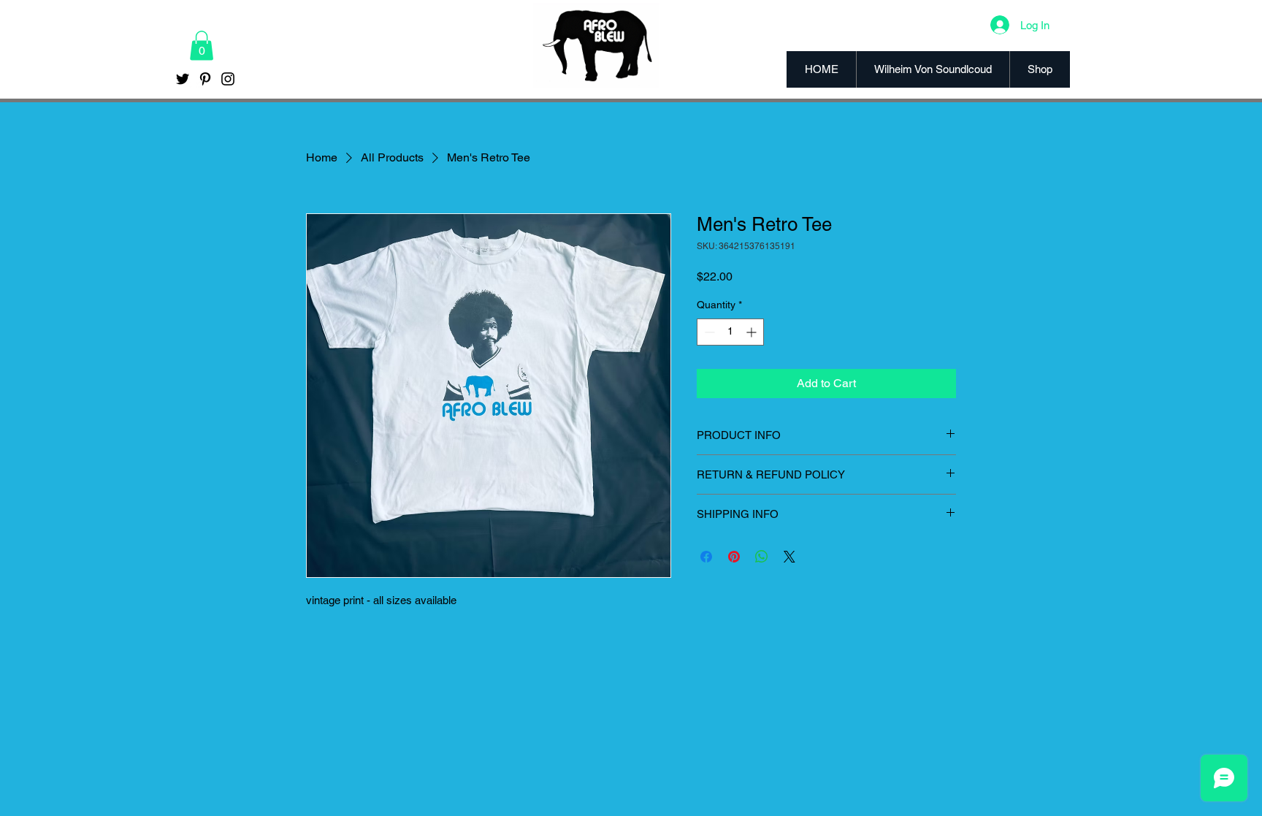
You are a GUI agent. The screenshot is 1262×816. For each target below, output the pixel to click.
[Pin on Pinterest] (734, 556)
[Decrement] (708, 332)
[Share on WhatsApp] (761, 556)
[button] (201, 46)
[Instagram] (228, 79)
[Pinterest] (205, 79)
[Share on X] (789, 556)
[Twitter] (182, 79)
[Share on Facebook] (706, 556)
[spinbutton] (730, 332)
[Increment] (752, 332)
